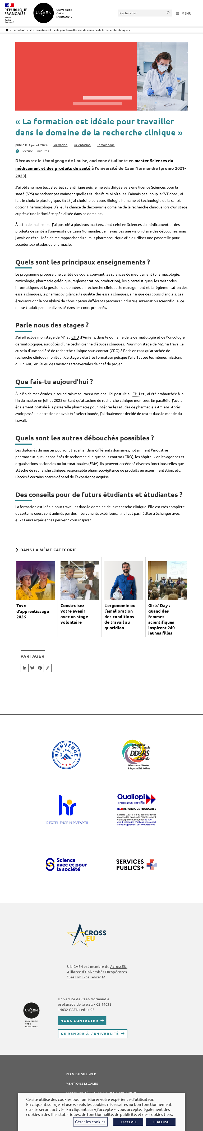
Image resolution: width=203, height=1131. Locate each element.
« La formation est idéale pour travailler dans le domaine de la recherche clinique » (80, 30)
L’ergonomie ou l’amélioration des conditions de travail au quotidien (119, 616)
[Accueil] (7, 30)
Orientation (82, 145)
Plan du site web (81, 1074)
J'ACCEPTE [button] (128, 1122)
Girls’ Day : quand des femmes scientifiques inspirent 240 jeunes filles (161, 619)
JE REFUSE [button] (161, 1122)
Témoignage (106, 145)
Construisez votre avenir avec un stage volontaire (74, 613)
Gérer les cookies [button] (90, 1121)
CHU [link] (75, 337)
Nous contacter (79, 1020)
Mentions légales (82, 1083)
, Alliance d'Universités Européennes (97, 971)
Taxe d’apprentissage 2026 (32, 611)
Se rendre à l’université (90, 1033)
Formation (60, 145)
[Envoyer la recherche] (168, 13)
